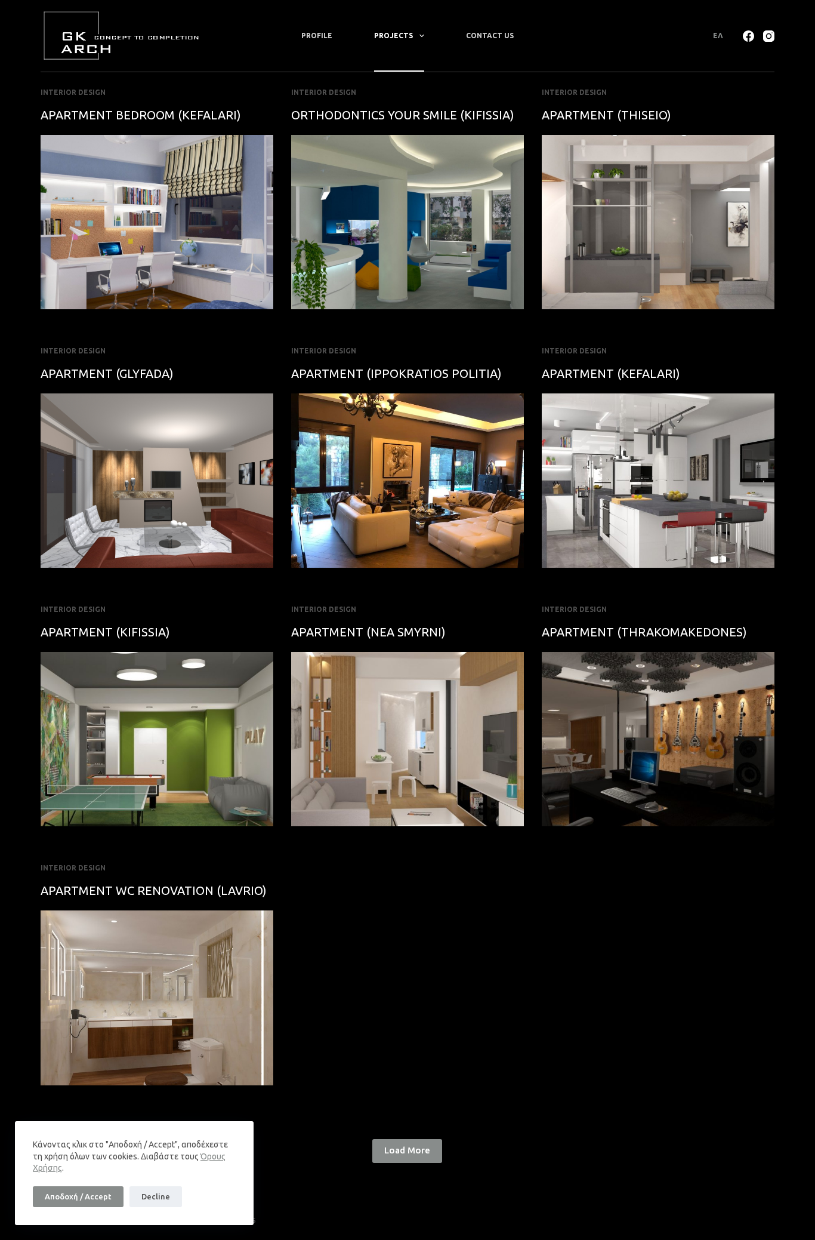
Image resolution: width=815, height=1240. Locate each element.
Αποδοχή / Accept (78, 1196)
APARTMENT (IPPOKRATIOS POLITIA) (396, 373)
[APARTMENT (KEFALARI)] (658, 480)
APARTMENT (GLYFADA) (107, 373)
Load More (407, 1150)
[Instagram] (768, 36)
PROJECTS (393, 35)
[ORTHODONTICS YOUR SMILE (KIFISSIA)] (407, 222)
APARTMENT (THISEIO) (606, 115)
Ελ (718, 35)
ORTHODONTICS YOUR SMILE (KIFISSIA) (402, 115)
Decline (155, 1196)
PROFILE (316, 35)
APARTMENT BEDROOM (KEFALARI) (141, 115)
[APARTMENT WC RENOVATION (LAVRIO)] (157, 997)
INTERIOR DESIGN (73, 92)
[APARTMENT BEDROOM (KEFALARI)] (157, 222)
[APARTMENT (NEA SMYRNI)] (407, 739)
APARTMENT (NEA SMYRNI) (368, 632)
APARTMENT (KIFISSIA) (105, 632)
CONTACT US (490, 35)
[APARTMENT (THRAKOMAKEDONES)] (658, 739)
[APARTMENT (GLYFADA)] (157, 480)
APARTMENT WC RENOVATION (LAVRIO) (154, 890)
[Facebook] (748, 36)
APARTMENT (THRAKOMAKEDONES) (644, 632)
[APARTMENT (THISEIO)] (658, 222)
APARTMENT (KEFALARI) (611, 373)
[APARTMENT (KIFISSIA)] (157, 739)
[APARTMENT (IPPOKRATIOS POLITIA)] (407, 480)
